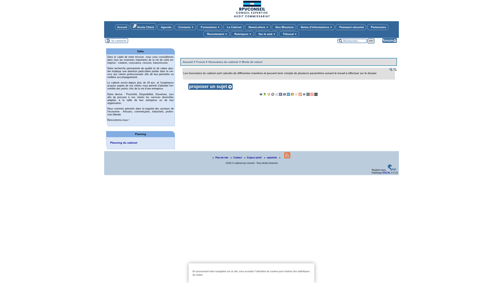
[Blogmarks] (264, 95)
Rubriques (243, 34)
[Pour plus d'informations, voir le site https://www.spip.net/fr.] (392, 170)
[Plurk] (300, 95)
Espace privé (254, 157)
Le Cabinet (233, 27)
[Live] (292, 95)
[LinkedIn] (288, 95)
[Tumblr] (308, 95)
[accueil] (251, 17)
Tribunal (289, 34)
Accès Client (145, 27)
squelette (272, 157)
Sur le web (267, 34)
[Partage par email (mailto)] (261, 95)
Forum (200, 61)
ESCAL (387, 172)
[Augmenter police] (391, 69)
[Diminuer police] (395, 69)
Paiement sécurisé (351, 27)
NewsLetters (258, 27)
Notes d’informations (316, 27)
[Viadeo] (312, 95)
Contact (238, 157)
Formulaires (210, 27)
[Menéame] (296, 95)
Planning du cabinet (123, 142)
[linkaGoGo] (284, 95)
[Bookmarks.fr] (268, 95)
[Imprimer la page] (304, 95)
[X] (316, 95)
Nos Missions (284, 27)
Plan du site (222, 157)
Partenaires (378, 27)
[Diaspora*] (272, 95)
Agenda (165, 27)
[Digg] (276, 95)
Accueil (122, 27)
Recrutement (216, 34)
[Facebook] (280, 95)
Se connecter (118, 40)
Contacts (186, 27)
